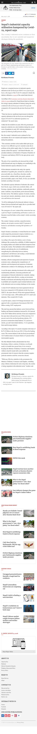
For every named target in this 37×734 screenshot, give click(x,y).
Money (3, 20)
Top (35, 727)
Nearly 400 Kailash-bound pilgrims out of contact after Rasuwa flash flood (12, 513)
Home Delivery (4, 678)
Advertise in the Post (6, 692)
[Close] (1, 7)
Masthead (3, 664)
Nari (12, 715)
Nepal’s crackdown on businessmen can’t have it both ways (12, 608)
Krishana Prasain (7, 77)
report (15, 95)
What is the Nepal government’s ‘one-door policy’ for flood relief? (12, 523)
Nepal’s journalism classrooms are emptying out (12, 587)
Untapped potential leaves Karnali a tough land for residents (12, 576)
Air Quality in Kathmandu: (29, 16)
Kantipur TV (19, 715)
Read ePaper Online (8, 651)
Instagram (3, 709)
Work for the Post (5, 694)
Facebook (3, 707)
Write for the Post (5, 688)
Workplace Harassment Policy (8, 668)
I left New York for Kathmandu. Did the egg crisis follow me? (11, 544)
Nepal (9, 715)
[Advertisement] (18, 411)
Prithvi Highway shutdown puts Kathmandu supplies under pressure (12, 555)
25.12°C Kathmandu (31, 14)
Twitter (3, 704)
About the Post (4, 661)
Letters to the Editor (6, 690)
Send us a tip (4, 697)
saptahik (6, 715)
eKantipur (2, 715)
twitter (9, 73)
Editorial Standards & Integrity (8, 666)
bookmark (34, 73)
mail (12, 73)
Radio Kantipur (15, 715)
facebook (6, 73)
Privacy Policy (4, 670)
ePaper (2, 680)
